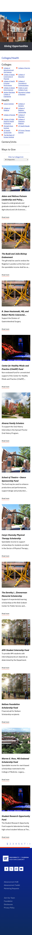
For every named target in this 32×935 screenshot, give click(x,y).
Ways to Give (9, 149)
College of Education (21, 76)
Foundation (8, 901)
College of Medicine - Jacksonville (22, 110)
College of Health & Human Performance (9, 83)
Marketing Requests (11, 888)
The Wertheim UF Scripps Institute (9, 136)
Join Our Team (9, 898)
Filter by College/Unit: (16, 157)
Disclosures (8, 904)
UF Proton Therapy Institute (24, 131)
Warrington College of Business (24, 93)
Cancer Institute (9, 104)
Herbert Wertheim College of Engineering (9, 94)
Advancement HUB (11, 882)
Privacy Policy (9, 907)
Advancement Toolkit (12, 885)
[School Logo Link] (15, 858)
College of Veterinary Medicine (21, 121)
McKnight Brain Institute (8, 127)
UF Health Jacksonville (7, 131)
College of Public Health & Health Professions (9, 121)
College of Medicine (7, 109)
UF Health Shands (24, 126)
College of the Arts (24, 68)
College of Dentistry (21, 105)
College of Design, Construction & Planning (9, 77)
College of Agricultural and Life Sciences (9, 70)
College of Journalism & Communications (23, 83)
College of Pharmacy (21, 116)
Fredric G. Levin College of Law (23, 89)
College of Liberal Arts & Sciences (9, 89)
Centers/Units (9, 141)
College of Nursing (9, 115)
